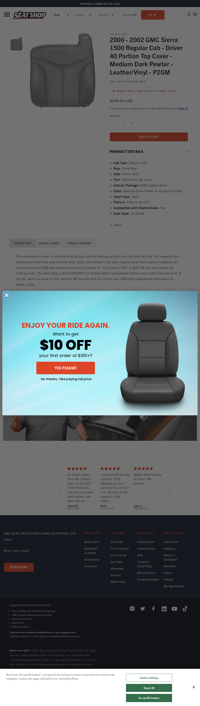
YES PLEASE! (65, 368)
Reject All (149, 688)
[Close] (193, 687)
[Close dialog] (6, 295)
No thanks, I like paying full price (66, 379)
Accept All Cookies (148, 698)
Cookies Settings (149, 677)
